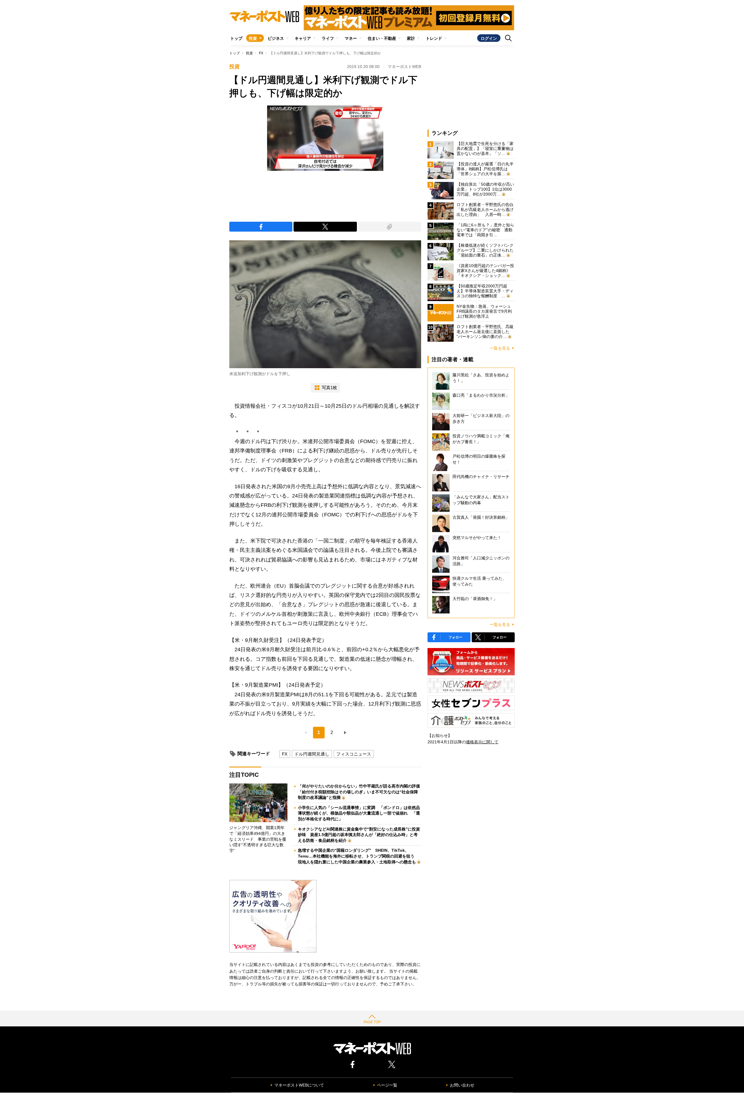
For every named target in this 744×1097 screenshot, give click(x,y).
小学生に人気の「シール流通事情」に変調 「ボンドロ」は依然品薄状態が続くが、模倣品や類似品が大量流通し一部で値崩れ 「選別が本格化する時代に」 (359, 813)
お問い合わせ (462, 1085)
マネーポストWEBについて (299, 1085)
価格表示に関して (482, 742)
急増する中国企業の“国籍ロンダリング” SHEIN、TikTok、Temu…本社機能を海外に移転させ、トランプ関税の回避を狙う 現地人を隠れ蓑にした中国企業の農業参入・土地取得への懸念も (358, 856)
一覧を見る (500, 348)
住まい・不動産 (382, 38)
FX (261, 53)
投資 (253, 38)
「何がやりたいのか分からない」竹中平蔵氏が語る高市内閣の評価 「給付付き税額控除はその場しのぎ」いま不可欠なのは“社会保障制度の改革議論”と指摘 (361, 792)
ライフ (328, 38)
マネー (351, 38)
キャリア (303, 38)
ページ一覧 (387, 1085)
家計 (411, 38)
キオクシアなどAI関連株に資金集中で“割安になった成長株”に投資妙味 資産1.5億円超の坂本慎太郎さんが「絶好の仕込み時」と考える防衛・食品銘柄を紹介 (359, 835)
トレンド (434, 38)
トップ (236, 38)
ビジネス (276, 38)
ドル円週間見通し (311, 753)
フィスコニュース (353, 753)
